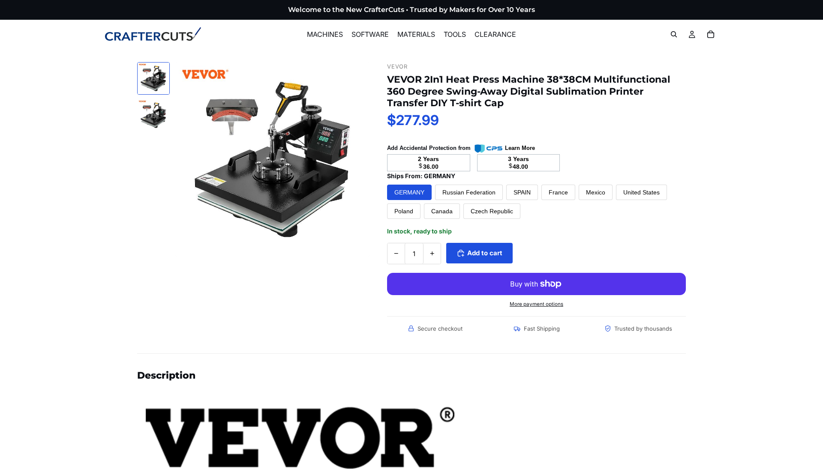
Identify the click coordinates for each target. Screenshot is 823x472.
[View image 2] (153, 115)
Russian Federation (469, 192)
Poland (403, 211)
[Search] (673, 34)
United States (641, 192)
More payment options (536, 304)
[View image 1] (153, 78)
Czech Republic (492, 211)
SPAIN (522, 192)
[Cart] (710, 34)
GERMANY (409, 192)
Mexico (595, 192)
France (558, 192)
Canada (442, 211)
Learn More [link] (520, 148)
